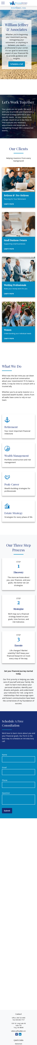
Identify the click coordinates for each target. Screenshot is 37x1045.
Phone (4, 780)
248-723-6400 (20, 1018)
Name (4, 754)
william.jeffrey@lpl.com (18, 1031)
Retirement (18, 1044)
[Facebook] (16, 1034)
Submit (7, 810)
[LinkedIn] (20, 1034)
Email (4, 767)
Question (6, 793)
